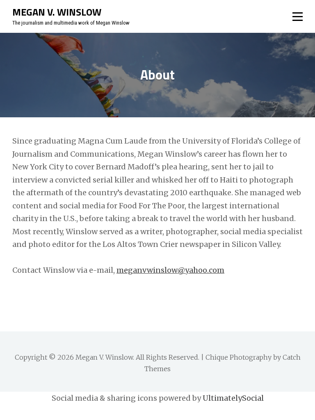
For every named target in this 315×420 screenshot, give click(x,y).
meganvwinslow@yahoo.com (170, 270)
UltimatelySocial (233, 398)
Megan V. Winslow (56, 12)
